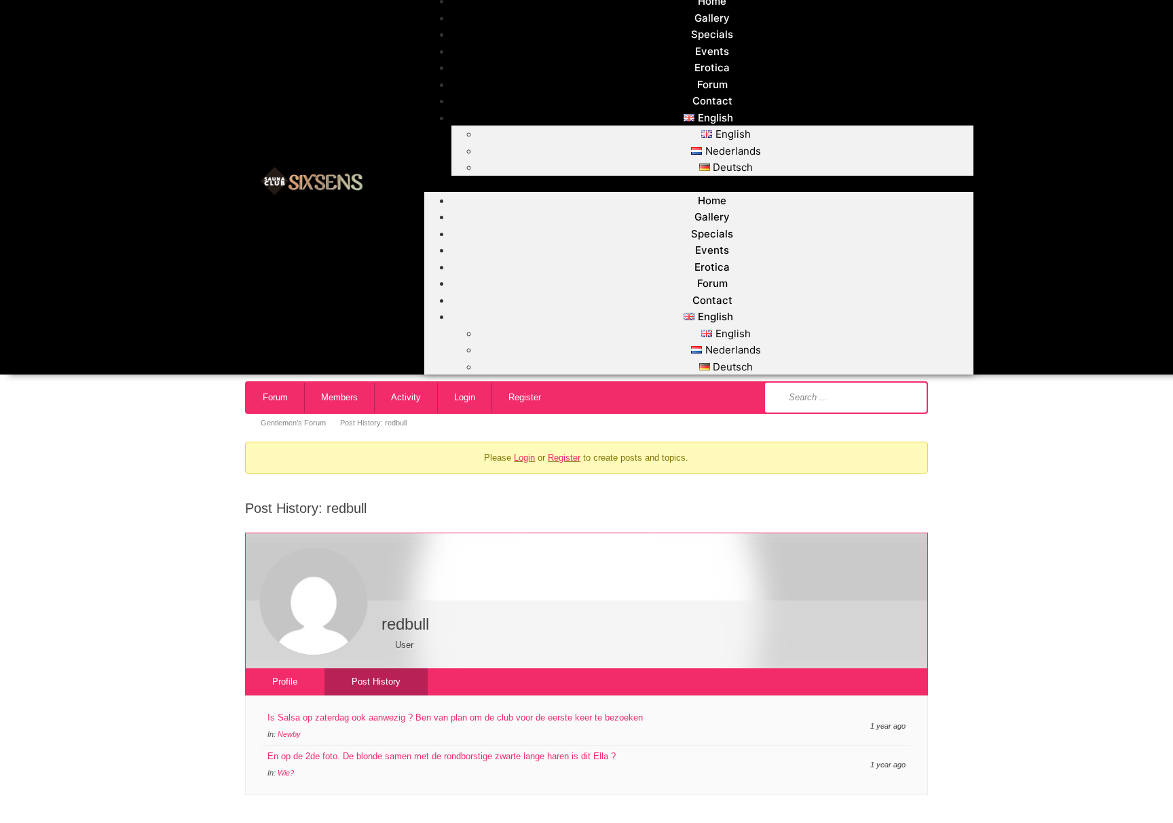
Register (524, 397)
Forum (712, 84)
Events (712, 51)
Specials (712, 34)
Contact (712, 100)
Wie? (286, 773)
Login (464, 397)
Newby (289, 734)
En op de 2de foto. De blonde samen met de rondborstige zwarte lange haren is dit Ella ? (441, 756)
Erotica (712, 67)
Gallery (712, 18)
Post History (376, 681)
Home (712, 200)
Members (339, 397)
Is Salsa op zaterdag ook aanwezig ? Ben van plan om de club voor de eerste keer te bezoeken (455, 717)
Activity (406, 397)
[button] (698, 184)
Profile (284, 681)
